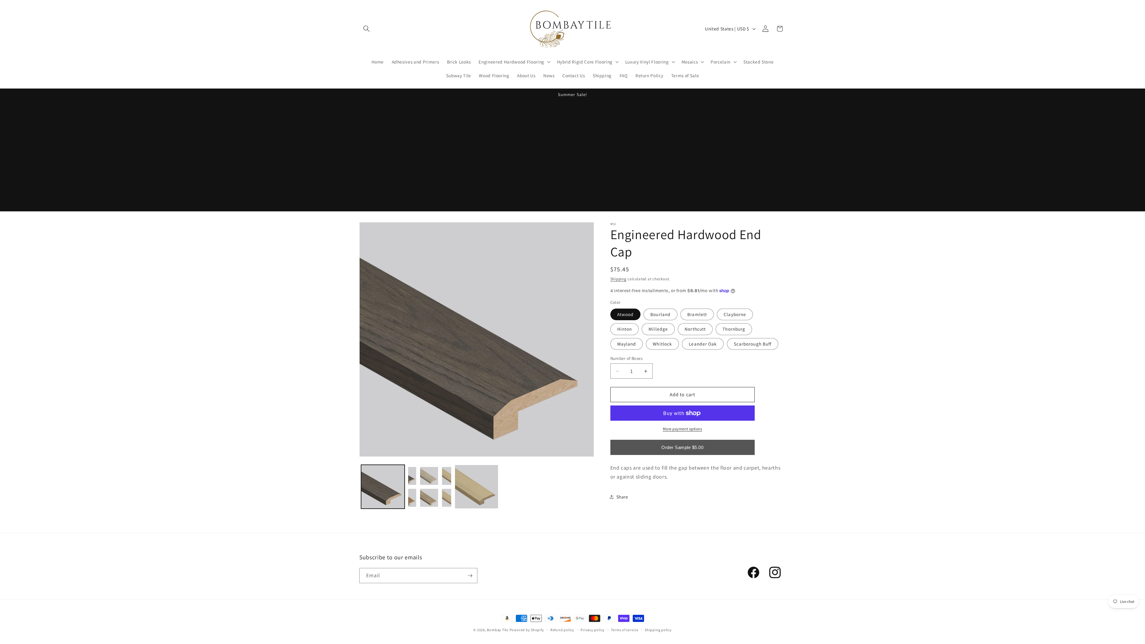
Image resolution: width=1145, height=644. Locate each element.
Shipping (618, 278)
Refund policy (562, 630)
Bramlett (697, 314)
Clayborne (735, 314)
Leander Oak (703, 344)
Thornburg (733, 329)
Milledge (658, 329)
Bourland (660, 314)
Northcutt (695, 329)
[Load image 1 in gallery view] (383, 486)
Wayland (626, 344)
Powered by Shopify (527, 630)
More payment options (682, 428)
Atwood (625, 314)
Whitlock (662, 344)
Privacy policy (593, 630)
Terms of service (624, 630)
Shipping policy (658, 630)
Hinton (624, 329)
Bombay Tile (497, 630)
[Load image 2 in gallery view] (429, 486)
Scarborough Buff (753, 344)
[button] (366, 28)
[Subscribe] (470, 575)
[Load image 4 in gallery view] (476, 486)
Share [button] (622, 497)
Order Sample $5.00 (682, 447)
